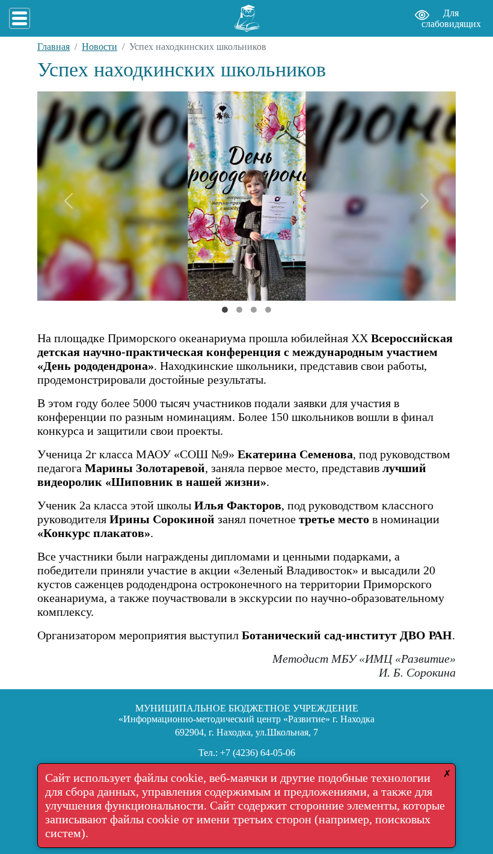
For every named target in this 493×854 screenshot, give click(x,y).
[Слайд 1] (239, 310)
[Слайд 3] (268, 310)
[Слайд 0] (225, 310)
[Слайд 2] (254, 310)
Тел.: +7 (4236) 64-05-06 (246, 753)
